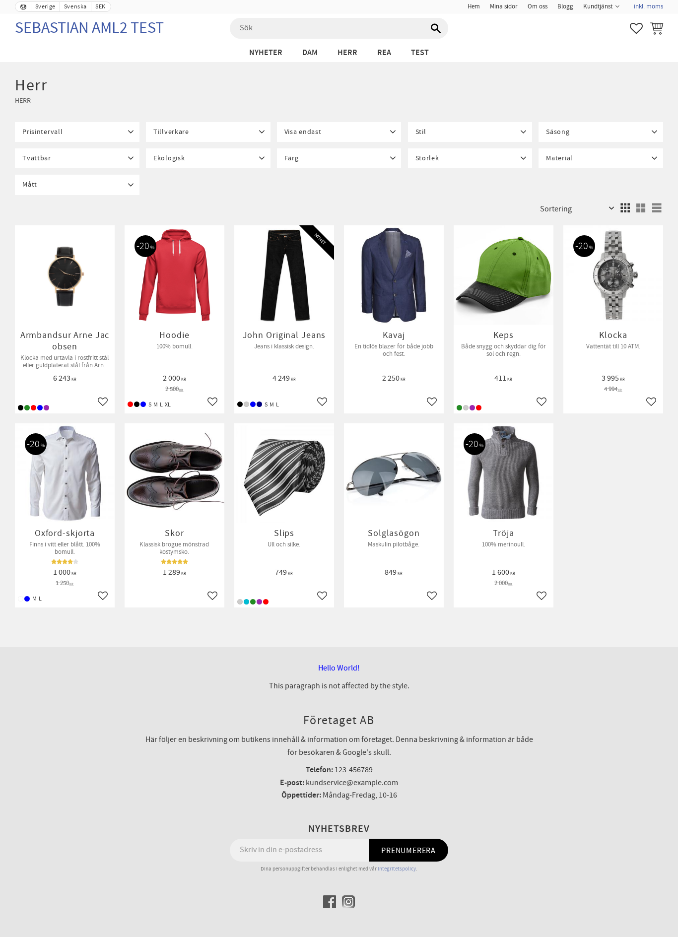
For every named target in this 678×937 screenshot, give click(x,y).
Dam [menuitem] (310, 53)
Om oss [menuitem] (537, 6)
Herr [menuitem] (347, 53)
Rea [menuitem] (384, 53)
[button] (636, 28)
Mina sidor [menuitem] (504, 6)
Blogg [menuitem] (565, 6)
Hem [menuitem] (474, 6)
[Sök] (435, 28)
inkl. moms (648, 6)
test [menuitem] (420, 53)
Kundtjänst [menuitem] (597, 6)
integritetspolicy (397, 868)
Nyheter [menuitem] (265, 53)
